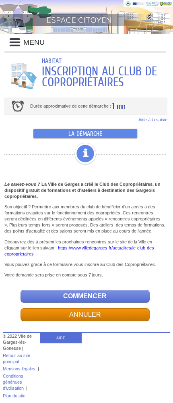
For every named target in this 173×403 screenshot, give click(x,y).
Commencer (85, 296)
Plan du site (14, 395)
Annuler (85, 314)
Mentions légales (19, 368)
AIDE (60, 338)
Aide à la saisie (152, 119)
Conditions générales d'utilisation (13, 382)
